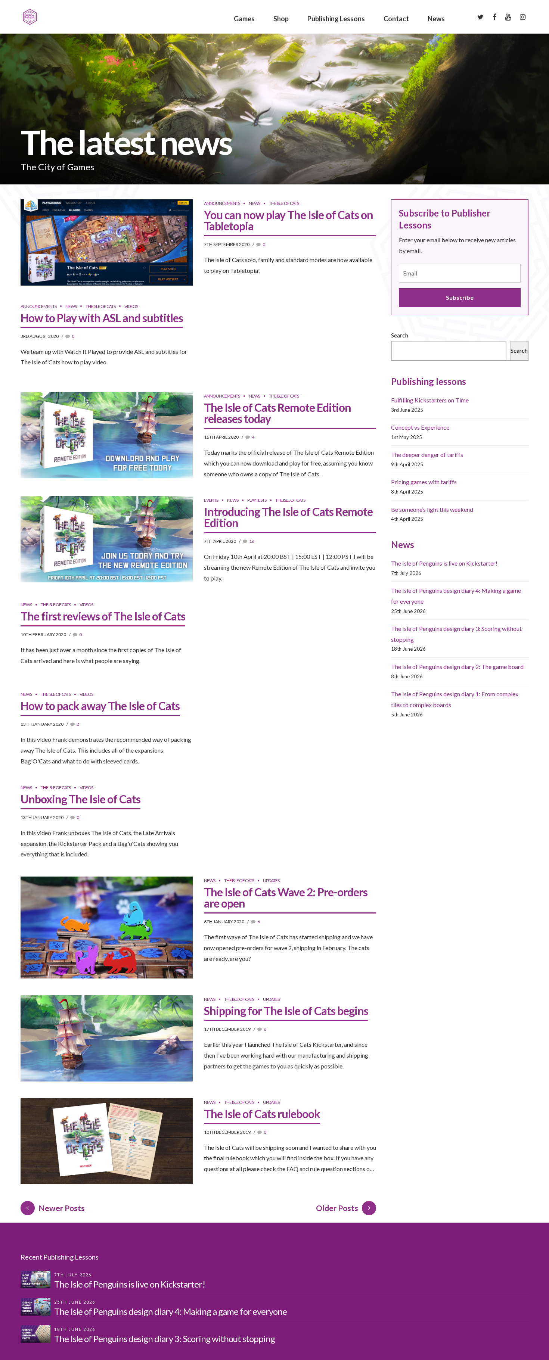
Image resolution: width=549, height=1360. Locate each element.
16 (251, 541)
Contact (396, 19)
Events (211, 500)
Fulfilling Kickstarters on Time (430, 400)
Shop (281, 19)
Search (399, 335)
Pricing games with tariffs (424, 481)
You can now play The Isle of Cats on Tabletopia (288, 220)
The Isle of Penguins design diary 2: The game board (457, 666)
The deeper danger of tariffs (427, 454)
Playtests (256, 500)
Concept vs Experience (420, 427)
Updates (271, 880)
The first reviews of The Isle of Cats (103, 616)
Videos (131, 306)
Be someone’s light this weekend (432, 509)
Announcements (222, 203)
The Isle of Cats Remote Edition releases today (277, 413)
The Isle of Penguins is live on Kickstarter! (444, 563)
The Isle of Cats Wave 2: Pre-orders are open (285, 897)
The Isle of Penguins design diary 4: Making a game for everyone (170, 1311)
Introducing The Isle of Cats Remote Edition (288, 517)
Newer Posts (61, 1208)
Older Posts (337, 1208)
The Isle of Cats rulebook (262, 1113)
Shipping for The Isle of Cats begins (286, 1010)
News (436, 19)
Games (244, 19)
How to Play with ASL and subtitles (102, 317)
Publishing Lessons (336, 19)
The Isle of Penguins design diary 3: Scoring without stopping (164, 1338)
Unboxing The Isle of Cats (80, 799)
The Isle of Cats (284, 203)
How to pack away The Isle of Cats (100, 705)
